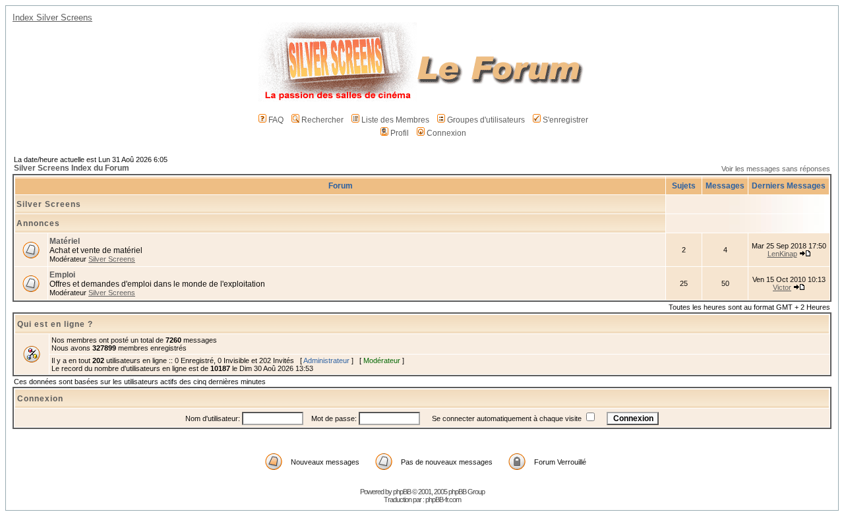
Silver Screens (48, 204)
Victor (782, 287)
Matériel (64, 241)
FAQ (276, 120)
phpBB (402, 492)
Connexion (446, 133)
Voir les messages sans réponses (775, 169)
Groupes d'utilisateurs (486, 120)
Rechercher (322, 120)
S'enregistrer (565, 120)
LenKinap (782, 254)
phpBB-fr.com (443, 499)
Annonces (38, 223)
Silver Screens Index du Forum (71, 168)
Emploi (62, 274)
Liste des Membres (395, 120)
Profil (399, 133)
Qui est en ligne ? (55, 324)
